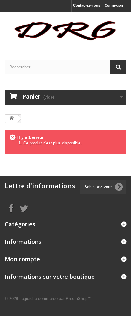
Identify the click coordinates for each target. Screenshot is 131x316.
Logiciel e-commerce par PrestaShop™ (55, 298)
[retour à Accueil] (11, 119)
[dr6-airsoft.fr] (65, 30)
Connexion (114, 5)
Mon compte (22, 259)
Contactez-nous (86, 5)
